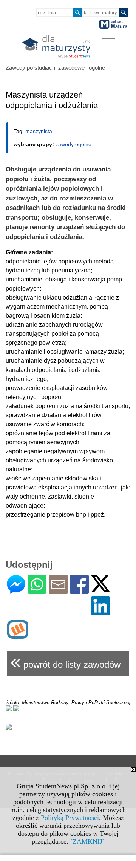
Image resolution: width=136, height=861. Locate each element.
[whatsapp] (37, 591)
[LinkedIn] (100, 612)
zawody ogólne (73, 144)
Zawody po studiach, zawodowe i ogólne (55, 67)
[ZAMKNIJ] (87, 841)
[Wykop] (17, 635)
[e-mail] (58, 591)
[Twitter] (100, 589)
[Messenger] (16, 591)
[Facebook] (79, 591)
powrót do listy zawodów (66, 661)
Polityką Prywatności (70, 817)
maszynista (38, 131)
